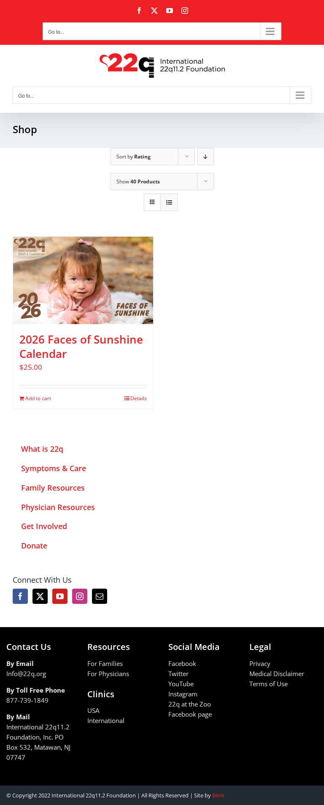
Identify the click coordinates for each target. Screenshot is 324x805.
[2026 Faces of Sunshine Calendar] (83, 281)
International (105, 720)
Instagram (182, 694)
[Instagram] (79, 596)
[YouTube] (60, 596)
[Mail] (99, 596)
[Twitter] (40, 596)
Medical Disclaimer (276, 673)
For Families (105, 663)
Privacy (259, 663)
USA (93, 710)
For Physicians (108, 673)
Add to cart (38, 398)
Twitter (178, 673)
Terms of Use (268, 683)
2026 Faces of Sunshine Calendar (81, 346)
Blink (218, 795)
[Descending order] (205, 156)
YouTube (181, 683)
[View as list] (169, 202)
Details (138, 398)
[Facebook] (20, 596)
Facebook (182, 663)
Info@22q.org (26, 673)
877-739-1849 (27, 700)
